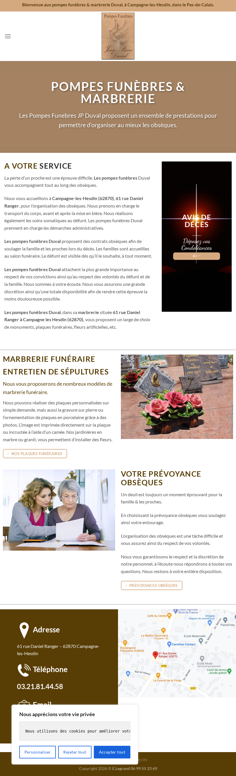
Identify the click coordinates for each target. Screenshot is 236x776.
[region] (75, 734)
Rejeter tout (74, 752)
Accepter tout (112, 752)
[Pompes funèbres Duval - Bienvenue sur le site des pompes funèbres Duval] (118, 36)
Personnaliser (37, 752)
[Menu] (7, 36)
